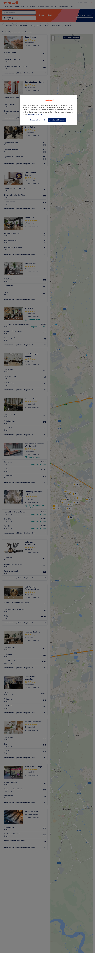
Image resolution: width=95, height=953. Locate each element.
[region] (48, 110)
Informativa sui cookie (35, 114)
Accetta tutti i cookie (57, 120)
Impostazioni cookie (38, 120)
